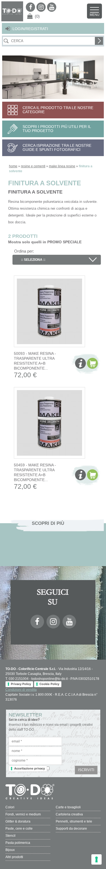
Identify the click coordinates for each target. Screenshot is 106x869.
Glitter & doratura (17, 821)
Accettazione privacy (29, 768)
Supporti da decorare (71, 828)
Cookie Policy (49, 684)
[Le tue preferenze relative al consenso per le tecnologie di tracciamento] (96, 859)
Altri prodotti (14, 857)
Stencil (10, 836)
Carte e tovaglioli (68, 807)
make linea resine (62, 166)
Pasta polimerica (17, 843)
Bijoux (10, 850)
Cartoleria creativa (69, 814)
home (13, 166)
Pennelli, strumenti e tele (74, 821)
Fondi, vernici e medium (23, 814)
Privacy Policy (21, 684)
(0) (37, 16)
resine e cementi (33, 166)
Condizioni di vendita (21, 690)
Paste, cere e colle (19, 828)
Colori (9, 807)
